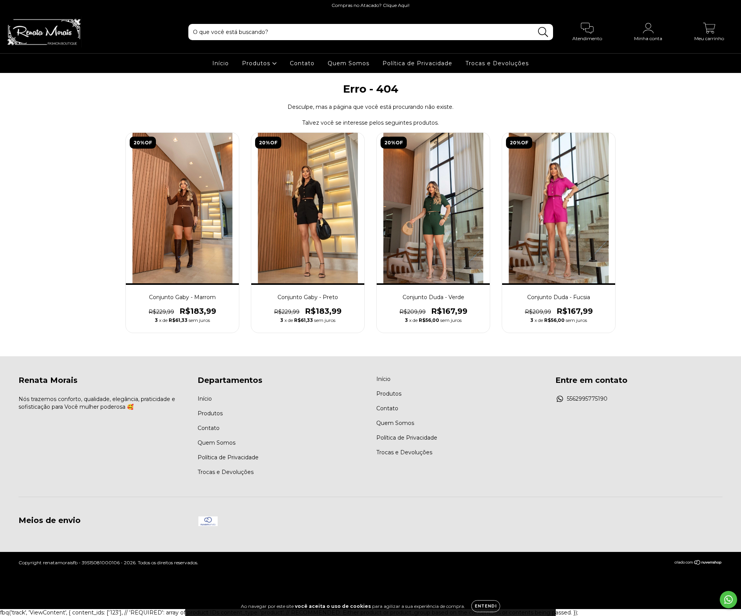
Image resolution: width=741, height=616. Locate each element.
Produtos (257, 63)
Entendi (486, 606)
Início (220, 63)
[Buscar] (543, 32)
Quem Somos (348, 63)
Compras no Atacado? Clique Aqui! (370, 5)
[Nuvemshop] (698, 563)
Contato (302, 63)
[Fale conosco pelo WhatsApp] (728, 599)
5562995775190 (587, 398)
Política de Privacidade (417, 63)
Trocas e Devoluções (497, 63)
